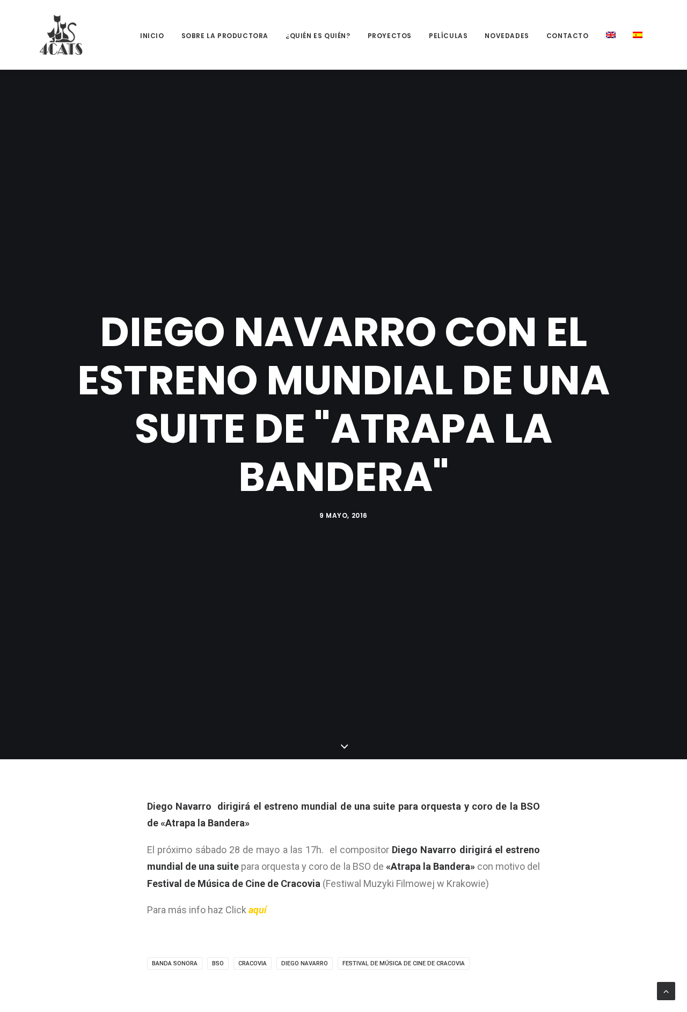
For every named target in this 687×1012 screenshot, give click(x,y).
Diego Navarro (304, 963)
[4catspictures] (61, 34)
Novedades (507, 35)
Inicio (152, 35)
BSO (218, 963)
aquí (259, 909)
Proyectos (390, 35)
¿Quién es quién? (318, 35)
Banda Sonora (175, 963)
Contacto (567, 35)
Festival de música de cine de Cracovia (403, 963)
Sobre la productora (224, 35)
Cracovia (252, 963)
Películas (448, 35)
